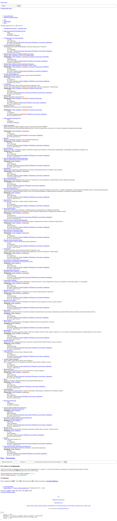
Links (89, 505)
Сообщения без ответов (10, 28)
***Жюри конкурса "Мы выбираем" (14, 38)
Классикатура (7, 200)
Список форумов (8, 16)
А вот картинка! (8, 350)
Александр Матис (24, 165)
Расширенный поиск (6, 8)
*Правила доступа (9, 105)
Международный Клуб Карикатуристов (14, 31)
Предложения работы (10, 208)
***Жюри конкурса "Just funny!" (12, 45)
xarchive (6, 437)
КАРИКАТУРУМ (8, 340)
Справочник (7, 248)
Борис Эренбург (23, 317)
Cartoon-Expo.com (79, 505)
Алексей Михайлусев (25, 366)
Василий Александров (25, 42)
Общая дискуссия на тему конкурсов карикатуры (17, 446)
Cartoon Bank (71, 505)
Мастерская (7, 310)
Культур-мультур (8, 148)
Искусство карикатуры (10, 178)
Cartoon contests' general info (40, 505)
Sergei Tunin (22, 102)
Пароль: (23, 462)
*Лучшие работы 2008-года (11, 74)
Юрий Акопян (23, 61)
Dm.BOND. (46, 56)
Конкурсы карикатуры (10, 400)
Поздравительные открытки (11, 270)
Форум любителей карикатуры (12, 118)
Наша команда (8, 488)
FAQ (5, 20)
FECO (5, 379)
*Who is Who (7, 95)
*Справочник (7, 84)
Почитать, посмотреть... (10, 300)
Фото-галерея (7, 320)
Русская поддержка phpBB (8, 492)
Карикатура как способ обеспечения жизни (15, 220)
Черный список (8, 427)
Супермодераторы (21, 475)
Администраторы (11, 475)
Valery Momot (22, 453)
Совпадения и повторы (10, 280)
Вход (5, 23)
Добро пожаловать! (9, 125)
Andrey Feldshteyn (17, 56)
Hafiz (20, 135)
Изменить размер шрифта (11, 17)
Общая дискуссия (8, 369)
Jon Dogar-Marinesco (52, 481)
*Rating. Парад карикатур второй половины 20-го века (19, 54)
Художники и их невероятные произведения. (16, 260)
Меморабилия (7, 330)
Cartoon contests (30, 505)
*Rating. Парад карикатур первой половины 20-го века (19, 64)
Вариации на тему (9, 290)
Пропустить (4, 2)
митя (20, 396)
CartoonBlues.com (52, 505)
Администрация (8, 389)
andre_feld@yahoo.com (63, 508)
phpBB (9, 490)
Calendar (85, 505)
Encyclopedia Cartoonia (62, 505)
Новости (6, 138)
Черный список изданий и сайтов (13, 240)
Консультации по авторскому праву (13, 230)
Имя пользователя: (7, 462)
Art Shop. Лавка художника (11, 359)
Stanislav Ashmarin (16, 76)
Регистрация (7, 21)
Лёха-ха (21, 435)
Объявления (7, 168)
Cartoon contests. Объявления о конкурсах (15, 407)
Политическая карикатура (11, 188)
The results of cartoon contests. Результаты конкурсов (18, 417)
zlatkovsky (22, 185)
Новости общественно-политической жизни (16, 158)
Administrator (25, 56)
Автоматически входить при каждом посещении (48, 462)
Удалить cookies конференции (21, 488)
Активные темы (22, 28)
